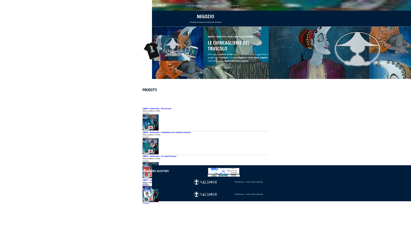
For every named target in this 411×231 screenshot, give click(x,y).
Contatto (264, 5)
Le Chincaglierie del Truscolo (222, 68)
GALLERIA (199, 6)
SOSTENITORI (234, 6)
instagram (147, 188)
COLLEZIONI (215, 6)
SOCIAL (206, 6)
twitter (145, 184)
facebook (146, 186)
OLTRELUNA (190, 6)
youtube (146, 203)
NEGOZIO (224, 6)
